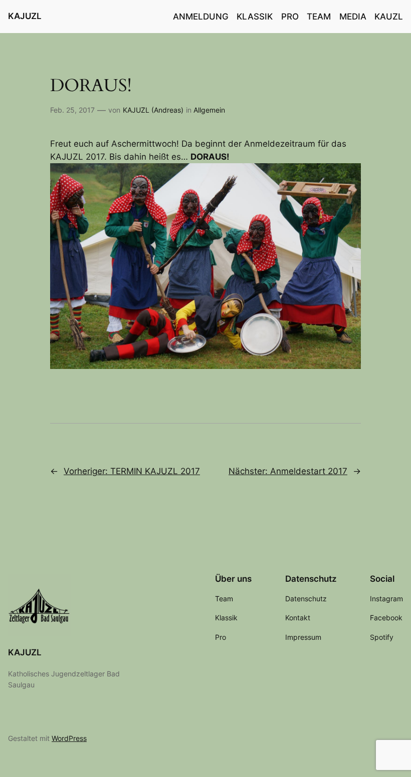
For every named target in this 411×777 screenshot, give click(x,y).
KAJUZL (25, 16)
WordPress (69, 738)
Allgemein (209, 110)
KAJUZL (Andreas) (153, 110)
